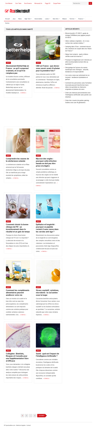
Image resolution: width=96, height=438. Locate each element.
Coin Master (8, 3)
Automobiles (38, 19)
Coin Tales (18, 3)
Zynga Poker (57, 3)
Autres (7, 23)
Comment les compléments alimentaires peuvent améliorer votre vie (17, 292)
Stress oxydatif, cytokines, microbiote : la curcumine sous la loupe (47, 292)
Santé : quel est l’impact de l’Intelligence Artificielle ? (47, 355)
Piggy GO (47, 3)
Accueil (7, 19)
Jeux (14, 19)
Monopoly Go (38, 3)
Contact (28, 425)
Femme (72, 19)
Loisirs (47, 19)
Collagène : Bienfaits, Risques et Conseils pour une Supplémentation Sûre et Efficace (17, 357)
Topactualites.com (10, 425)
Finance (80, 19)
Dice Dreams (28, 3)
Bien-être (55, 19)
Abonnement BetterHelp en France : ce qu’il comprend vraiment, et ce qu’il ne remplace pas (17, 69)
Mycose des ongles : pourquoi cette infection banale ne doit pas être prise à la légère (46, 162)
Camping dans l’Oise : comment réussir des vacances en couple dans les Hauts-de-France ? (78, 49)
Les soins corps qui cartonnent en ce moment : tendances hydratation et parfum (77, 77)
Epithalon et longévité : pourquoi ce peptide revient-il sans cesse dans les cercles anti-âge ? (47, 228)
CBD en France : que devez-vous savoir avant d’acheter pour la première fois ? (48, 68)
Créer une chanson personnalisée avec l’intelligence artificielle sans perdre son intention (78, 95)
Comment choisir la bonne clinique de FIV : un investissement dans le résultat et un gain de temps (18, 228)
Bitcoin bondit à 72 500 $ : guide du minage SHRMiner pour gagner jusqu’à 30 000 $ (77, 35)
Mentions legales (21, 425)
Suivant (41, 415)
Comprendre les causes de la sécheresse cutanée (17, 160)
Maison (64, 19)
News (20, 19)
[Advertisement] (33, 113)
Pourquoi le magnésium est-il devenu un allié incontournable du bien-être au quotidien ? (78, 62)
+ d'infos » (23, 93)
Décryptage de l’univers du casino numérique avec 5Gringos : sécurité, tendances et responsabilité (76, 70)
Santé (8, 62)
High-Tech (28, 19)
